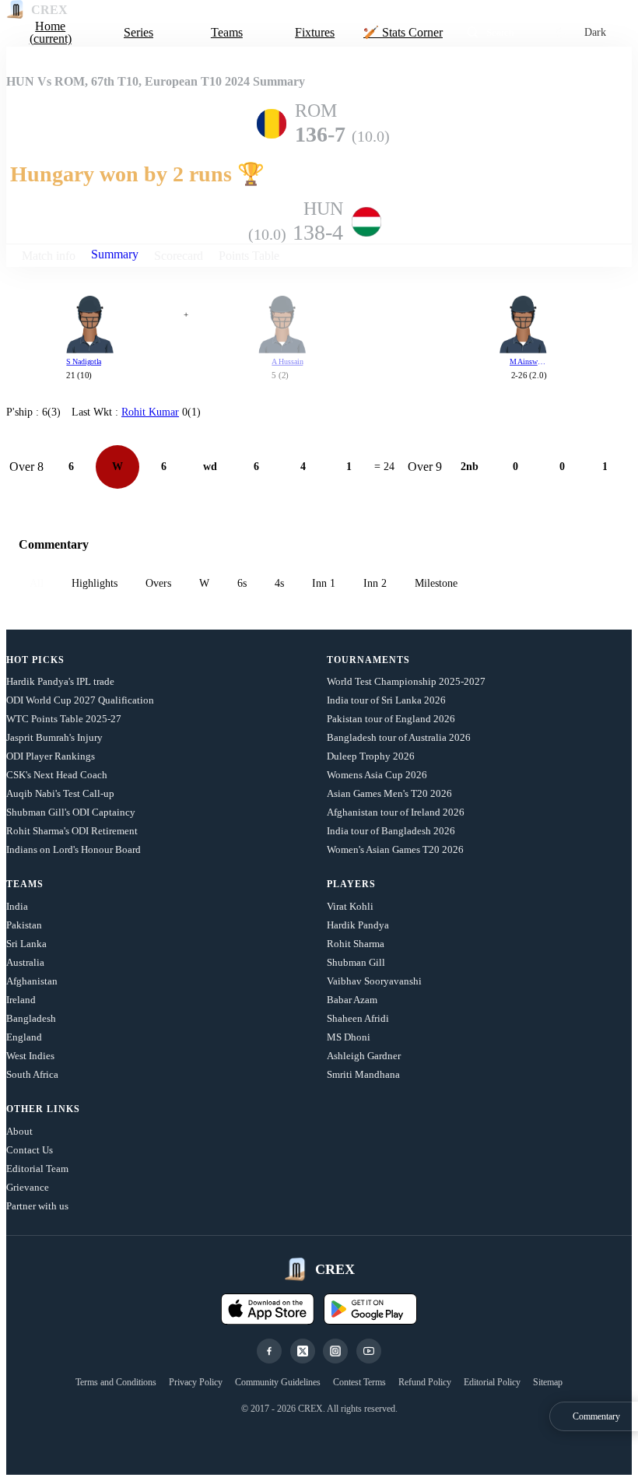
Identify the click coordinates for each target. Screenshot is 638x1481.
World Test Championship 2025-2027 (406, 681)
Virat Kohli (350, 906)
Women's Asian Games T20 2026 (395, 849)
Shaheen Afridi (358, 1018)
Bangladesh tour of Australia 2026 (399, 737)
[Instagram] (335, 1351)
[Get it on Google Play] (370, 1309)
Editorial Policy (492, 1382)
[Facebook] (269, 1351)
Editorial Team (37, 1168)
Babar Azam (352, 999)
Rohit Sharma (355, 943)
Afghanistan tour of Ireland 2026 (395, 812)
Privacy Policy (196, 1382)
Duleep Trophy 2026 (371, 756)
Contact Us (29, 1150)
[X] (302, 1351)
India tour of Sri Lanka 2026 (386, 700)
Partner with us (37, 1206)
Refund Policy (424, 1382)
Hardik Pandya (358, 925)
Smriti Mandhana (363, 1074)
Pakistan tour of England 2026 (391, 719)
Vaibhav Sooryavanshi (374, 981)
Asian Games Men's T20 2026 (389, 793)
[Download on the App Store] (267, 1309)
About (19, 1131)
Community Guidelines (278, 1382)
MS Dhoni (348, 1037)
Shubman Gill (356, 962)
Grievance (27, 1187)
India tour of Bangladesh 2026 (391, 831)
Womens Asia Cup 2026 (377, 775)
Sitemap (548, 1382)
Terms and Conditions (115, 1382)
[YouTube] (368, 1351)
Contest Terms (359, 1382)
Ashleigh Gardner (364, 1056)
